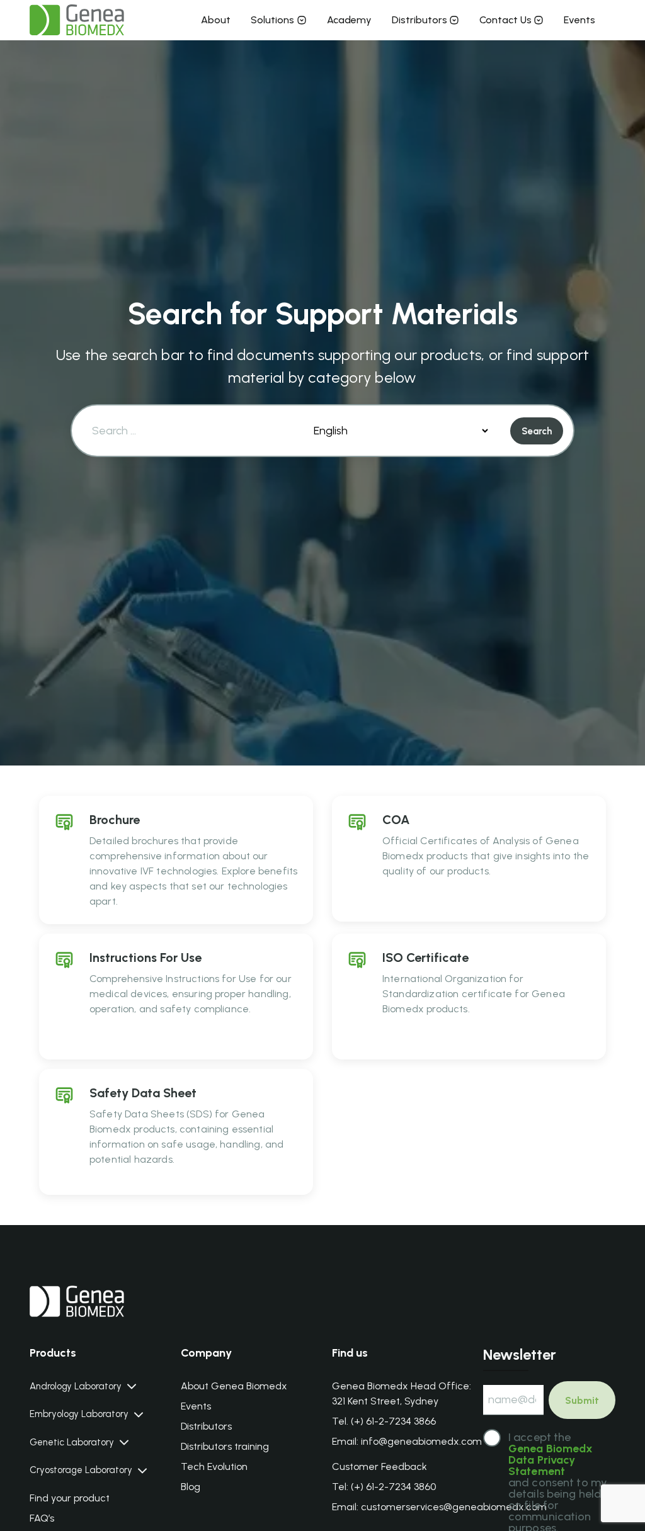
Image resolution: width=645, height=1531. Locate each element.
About (216, 20)
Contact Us (505, 20)
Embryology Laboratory (79, 1414)
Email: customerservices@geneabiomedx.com (439, 1507)
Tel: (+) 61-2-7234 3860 (384, 1487)
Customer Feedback (379, 1466)
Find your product (70, 1498)
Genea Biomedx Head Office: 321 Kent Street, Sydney (401, 1393)
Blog (190, 1487)
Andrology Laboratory (76, 1386)
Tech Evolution (214, 1466)
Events (579, 20)
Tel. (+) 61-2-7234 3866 (384, 1421)
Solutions (272, 20)
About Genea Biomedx (234, 1386)
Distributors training (225, 1446)
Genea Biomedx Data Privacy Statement (550, 1460)
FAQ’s (42, 1518)
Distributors (419, 20)
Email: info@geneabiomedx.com (407, 1441)
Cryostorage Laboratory (81, 1470)
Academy (349, 20)
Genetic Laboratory (72, 1442)
